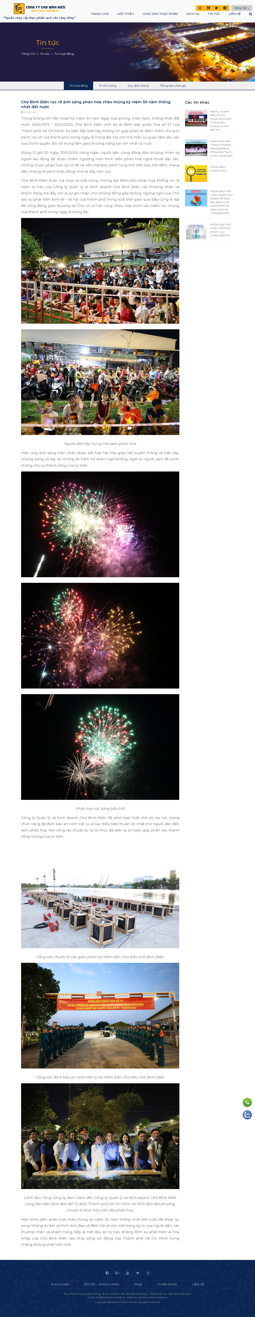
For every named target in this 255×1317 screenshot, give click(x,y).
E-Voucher (60, 1284)
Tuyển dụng (167, 1284)
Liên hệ (235, 14)
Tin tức (214, 14)
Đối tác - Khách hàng (101, 1284)
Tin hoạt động (78, 85)
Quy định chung (138, 85)
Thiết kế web (118, 1305)
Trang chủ (100, 14)
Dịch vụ (192, 14)
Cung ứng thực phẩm (160, 14)
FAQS (138, 1284)
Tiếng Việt (240, 8)
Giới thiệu (125, 14)
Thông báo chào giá (173, 85)
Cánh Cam (137, 1305)
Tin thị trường (107, 85)
